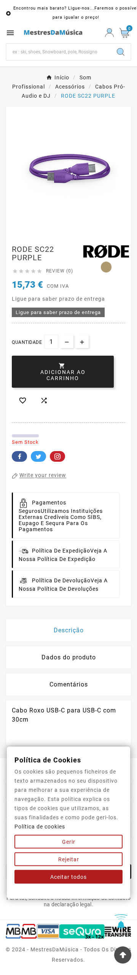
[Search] (120, 52)
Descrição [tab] (69, 630)
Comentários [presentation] (68, 684)
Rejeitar (68, 859)
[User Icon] (109, 32)
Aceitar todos (68, 877)
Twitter (38, 456)
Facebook (19, 456)
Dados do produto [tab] (68, 657)
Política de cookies (39, 827)
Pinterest (57, 456)
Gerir (68, 842)
